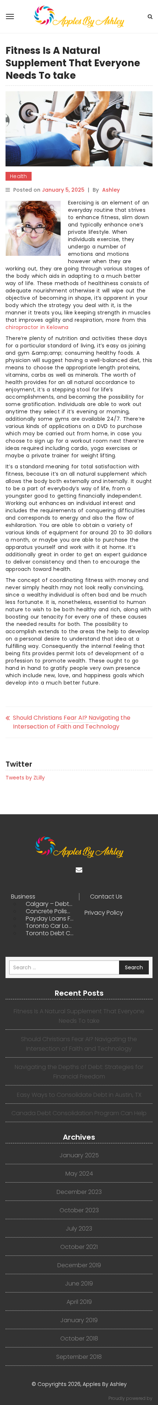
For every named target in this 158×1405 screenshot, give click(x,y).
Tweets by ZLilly (25, 777)
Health (18, 176)
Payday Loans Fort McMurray (52, 918)
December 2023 (79, 1192)
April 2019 (79, 1302)
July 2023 (79, 1228)
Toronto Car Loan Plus (52, 926)
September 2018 (79, 1357)
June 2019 (79, 1283)
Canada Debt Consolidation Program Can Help (79, 1113)
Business (23, 896)
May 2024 (79, 1173)
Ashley (111, 189)
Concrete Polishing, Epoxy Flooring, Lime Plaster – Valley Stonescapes (52, 911)
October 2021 (79, 1247)
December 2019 (79, 1265)
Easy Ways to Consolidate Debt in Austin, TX (79, 1095)
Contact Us (106, 896)
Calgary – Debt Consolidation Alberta (52, 904)
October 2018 (79, 1338)
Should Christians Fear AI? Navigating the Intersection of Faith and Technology (71, 722)
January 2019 (79, 1320)
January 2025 (79, 1155)
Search (134, 967)
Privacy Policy (104, 913)
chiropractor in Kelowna (37, 327)
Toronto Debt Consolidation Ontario (52, 933)
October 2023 (79, 1210)
